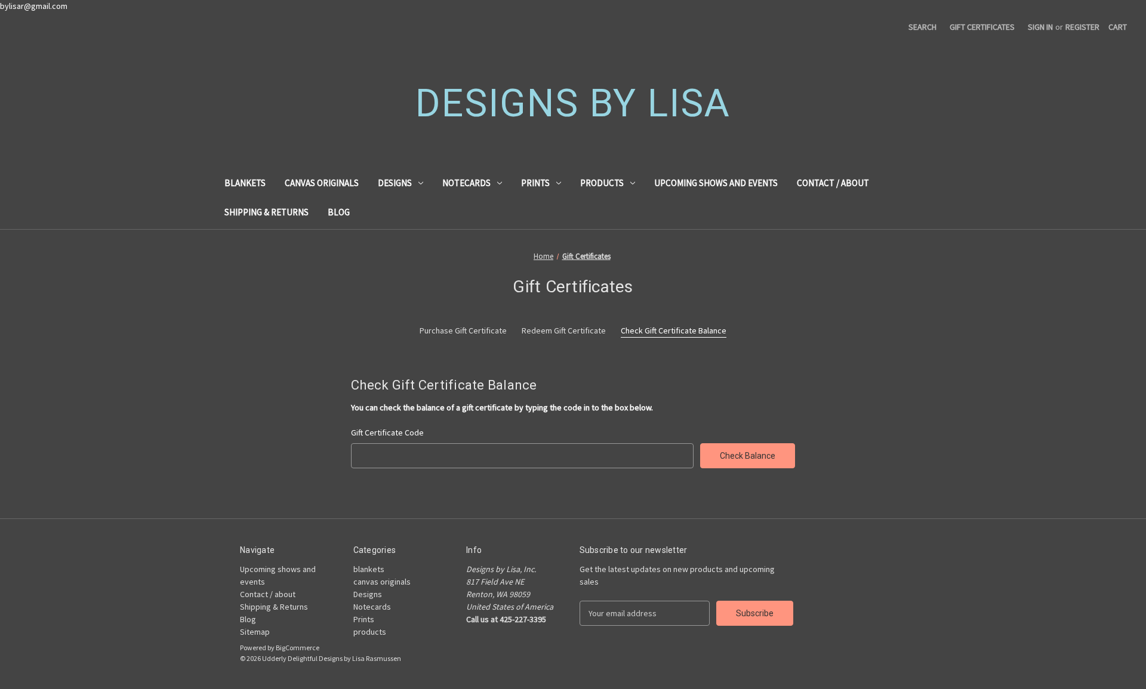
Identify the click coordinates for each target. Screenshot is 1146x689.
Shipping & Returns (266, 212)
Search (922, 26)
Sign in (1040, 26)
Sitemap (255, 631)
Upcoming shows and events (716, 183)
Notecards (466, 183)
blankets (245, 183)
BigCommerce (297, 647)
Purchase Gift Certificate (463, 330)
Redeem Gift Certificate (564, 330)
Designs (395, 183)
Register (1082, 26)
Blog (339, 212)
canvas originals (322, 183)
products (602, 183)
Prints (535, 183)
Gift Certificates (982, 26)
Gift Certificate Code (387, 432)
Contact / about (833, 183)
